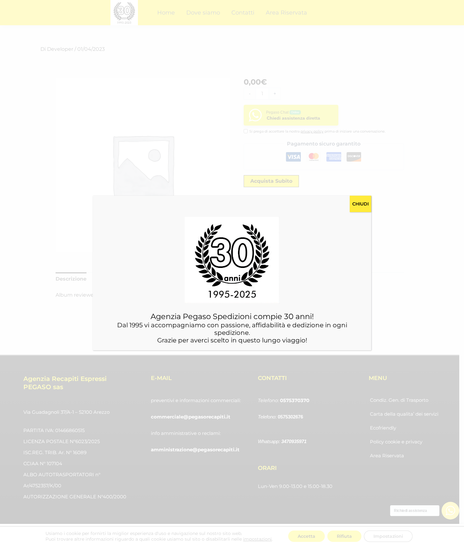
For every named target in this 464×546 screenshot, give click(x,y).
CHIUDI (360, 204)
